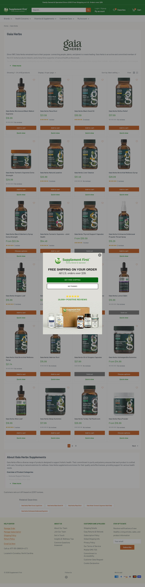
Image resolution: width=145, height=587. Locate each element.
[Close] (99, 255)
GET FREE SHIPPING (72, 280)
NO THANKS (72, 286)
